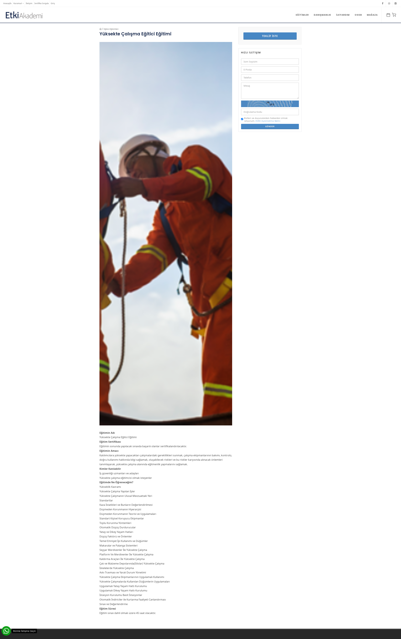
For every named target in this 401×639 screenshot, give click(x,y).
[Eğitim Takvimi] (387, 14)
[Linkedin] (395, 3)
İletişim (29, 3)
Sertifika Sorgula (41, 3)
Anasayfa (7, 3)
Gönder (270, 126)
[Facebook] (383, 3)
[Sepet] (393, 14)
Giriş (53, 3)
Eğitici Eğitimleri (111, 29)
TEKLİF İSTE (270, 36)
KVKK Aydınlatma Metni (268, 121)
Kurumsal (17, 3)
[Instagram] (389, 3)
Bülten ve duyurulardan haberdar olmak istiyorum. (266, 119)
